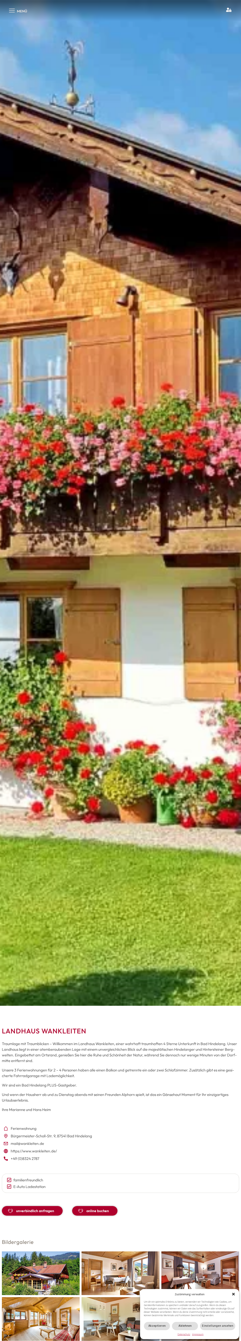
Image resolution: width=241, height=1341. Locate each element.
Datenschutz (184, 1334)
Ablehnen (184, 1326)
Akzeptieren (157, 1326)
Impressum (198, 1334)
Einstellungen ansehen (217, 1326)
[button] (233, 1294)
